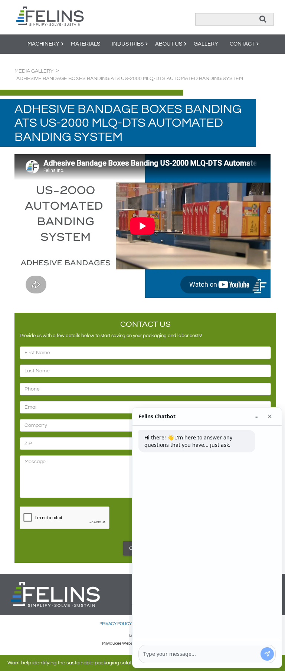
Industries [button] (128, 44)
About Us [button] (168, 44)
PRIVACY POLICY (115, 624)
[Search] (263, 19)
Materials (85, 44)
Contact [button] (242, 44)
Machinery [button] (43, 44)
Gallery (206, 44)
